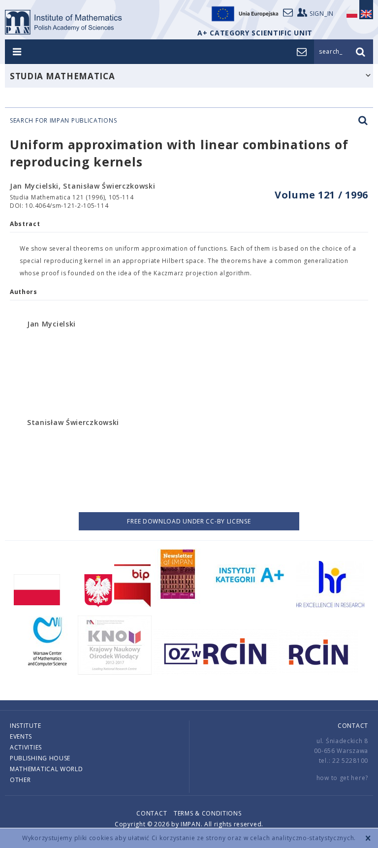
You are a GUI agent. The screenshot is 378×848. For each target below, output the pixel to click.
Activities (26, 747)
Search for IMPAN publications (63, 121)
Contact (353, 725)
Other (20, 780)
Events (21, 736)
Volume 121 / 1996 (321, 194)
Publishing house (40, 758)
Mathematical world (46, 769)
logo (64, 22)
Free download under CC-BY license (189, 521)
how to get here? (342, 778)
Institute (25, 725)
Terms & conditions (208, 813)
